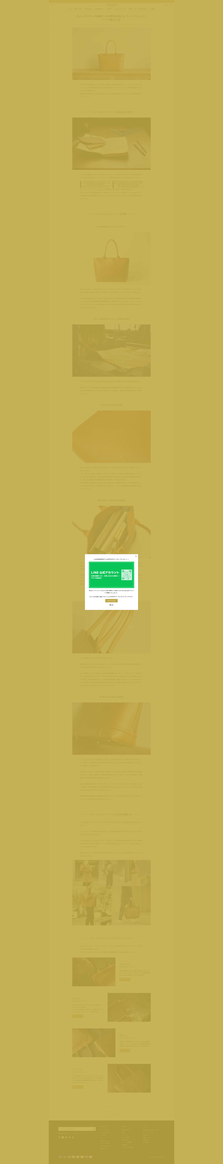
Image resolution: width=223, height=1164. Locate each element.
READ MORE (112, 600)
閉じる (111, 605)
